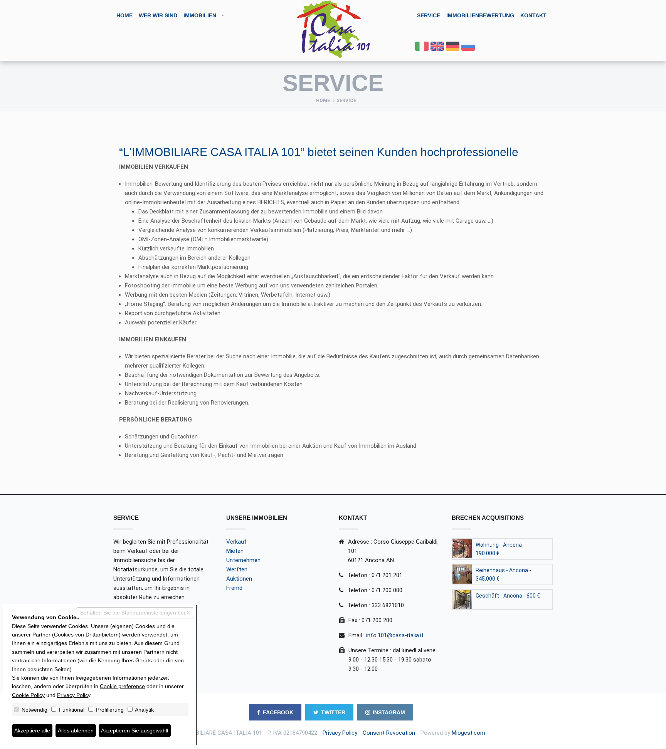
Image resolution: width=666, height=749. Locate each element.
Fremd (234, 587)
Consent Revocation (389, 732)
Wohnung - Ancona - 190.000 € (500, 549)
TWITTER (333, 712)
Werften (236, 569)
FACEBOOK (278, 712)
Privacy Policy (340, 732)
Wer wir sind (158, 15)
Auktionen (239, 578)
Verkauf (236, 541)
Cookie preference (122, 686)
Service (428, 15)
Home (124, 15)
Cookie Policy (28, 695)
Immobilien (199, 15)
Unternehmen (243, 560)
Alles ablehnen (76, 730)
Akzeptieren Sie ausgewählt (134, 730)
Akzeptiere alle (32, 730)
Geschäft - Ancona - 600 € (508, 596)
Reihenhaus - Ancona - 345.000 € (503, 574)
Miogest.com (468, 732)
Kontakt (533, 15)
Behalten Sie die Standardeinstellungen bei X (135, 613)
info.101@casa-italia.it (395, 635)
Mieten (235, 550)
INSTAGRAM (389, 712)
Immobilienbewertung (480, 15)
